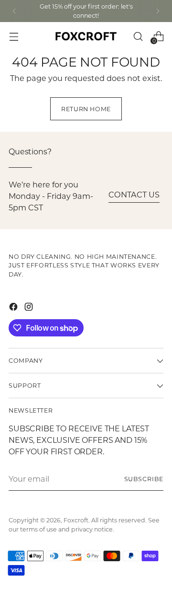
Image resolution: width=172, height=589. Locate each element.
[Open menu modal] (13, 36)
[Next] (157, 11)
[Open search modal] (138, 36)
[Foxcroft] (86, 36)
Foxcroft (76, 520)
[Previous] (14, 11)
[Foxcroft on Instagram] (29, 308)
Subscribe (143, 479)
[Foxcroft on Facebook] (14, 308)
